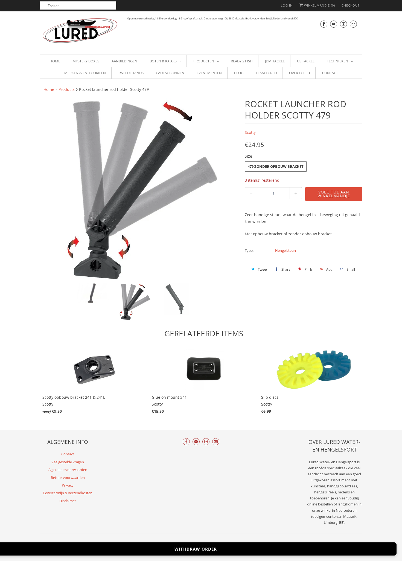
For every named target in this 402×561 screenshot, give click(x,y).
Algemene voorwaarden (67, 469)
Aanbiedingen (124, 61)
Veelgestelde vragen (67, 461)
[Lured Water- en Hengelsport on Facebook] (323, 24)
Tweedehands (131, 72)
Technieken (337, 61)
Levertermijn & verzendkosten (67, 492)
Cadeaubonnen (170, 72)
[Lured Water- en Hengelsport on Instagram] (343, 24)
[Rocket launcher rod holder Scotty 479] (139, 188)
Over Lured (299, 72)
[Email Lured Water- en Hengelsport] (353, 24)
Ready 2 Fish (242, 61)
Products (67, 89)
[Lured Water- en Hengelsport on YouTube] (333, 24)
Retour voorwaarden (68, 477)
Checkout (351, 5)
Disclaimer (67, 500)
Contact (330, 72)
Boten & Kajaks (163, 61)
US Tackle (305, 61)
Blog (238, 72)
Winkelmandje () (319, 5)
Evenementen (209, 72)
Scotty (250, 132)
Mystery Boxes (85, 61)
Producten (203, 61)
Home (54, 61)
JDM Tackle (275, 61)
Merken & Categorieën (85, 72)
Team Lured (266, 72)
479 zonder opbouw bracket (276, 166)
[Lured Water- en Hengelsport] (81, 32)
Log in (287, 5)
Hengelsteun (285, 250)
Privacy (68, 485)
